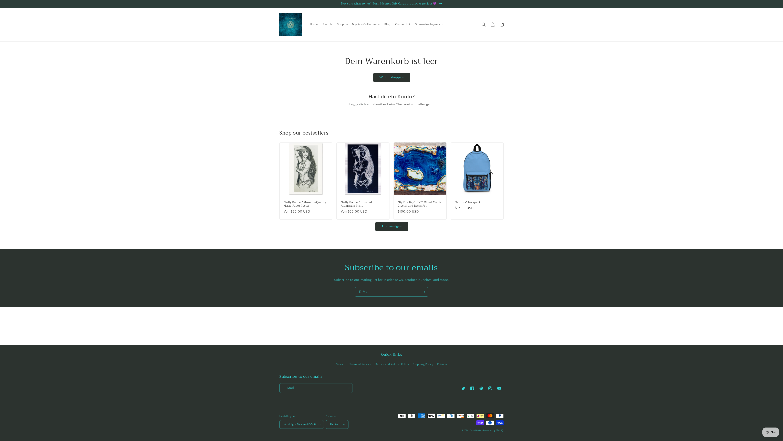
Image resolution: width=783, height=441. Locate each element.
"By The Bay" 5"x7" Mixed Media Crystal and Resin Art (419, 204)
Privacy (442, 364)
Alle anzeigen (392, 226)
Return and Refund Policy (392, 364)
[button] (342, 24)
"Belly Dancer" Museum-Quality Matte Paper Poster (305, 204)
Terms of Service (360, 364)
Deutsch (335, 424)
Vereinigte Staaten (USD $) (300, 424)
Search (340, 364)
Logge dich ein (360, 104)
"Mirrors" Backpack (468, 202)
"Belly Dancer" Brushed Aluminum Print (356, 204)
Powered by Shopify (493, 430)
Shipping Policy (423, 364)
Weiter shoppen (391, 77)
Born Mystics (476, 430)
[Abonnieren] (423, 292)
